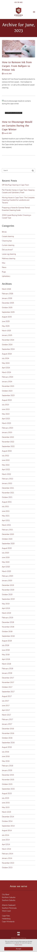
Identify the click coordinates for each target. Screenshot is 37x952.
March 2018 (6, 664)
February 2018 (7, 668)
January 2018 (7, 673)
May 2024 (5, 363)
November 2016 (8, 733)
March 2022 (6, 474)
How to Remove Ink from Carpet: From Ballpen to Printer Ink (17, 66)
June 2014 (6, 840)
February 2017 (7, 719)
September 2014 (8, 826)
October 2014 (7, 821)
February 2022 (7, 479)
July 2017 (5, 701)
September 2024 (8, 349)
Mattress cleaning (8, 258)
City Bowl (5, 894)
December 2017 (8, 678)
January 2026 (7, 298)
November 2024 (8, 340)
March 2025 (6, 331)
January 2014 (7, 858)
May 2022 (5, 465)
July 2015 (5, 798)
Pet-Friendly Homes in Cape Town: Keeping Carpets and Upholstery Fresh (18, 191)
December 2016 (8, 729)
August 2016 (7, 747)
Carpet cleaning (8, 236)
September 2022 (8, 446)
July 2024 (5, 358)
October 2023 (7, 391)
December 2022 (8, 437)
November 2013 (8, 863)
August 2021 (7, 502)
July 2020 (5, 553)
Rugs (4, 272)
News (4, 267)
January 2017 (7, 724)
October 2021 (7, 497)
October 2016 (7, 738)
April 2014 (6, 844)
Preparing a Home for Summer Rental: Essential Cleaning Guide (16, 209)
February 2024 (7, 377)
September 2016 (8, 742)
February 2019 (7, 617)
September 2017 (8, 692)
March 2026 (6, 289)
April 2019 (6, 608)
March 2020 (6, 571)
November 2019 (8, 590)
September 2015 (8, 789)
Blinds (4, 232)
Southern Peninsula (9, 908)
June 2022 (6, 460)
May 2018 (5, 655)
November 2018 (8, 627)
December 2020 (8, 534)
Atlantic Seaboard (8, 905)
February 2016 (7, 766)
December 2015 (8, 775)
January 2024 (7, 382)
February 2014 (7, 854)
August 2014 (7, 830)
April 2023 (6, 419)
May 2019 (5, 604)
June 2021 (6, 511)
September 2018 (8, 636)
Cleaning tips (7, 241)
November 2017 (8, 682)
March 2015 (6, 812)
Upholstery (6, 276)
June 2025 (6, 321)
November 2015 (8, 780)
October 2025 (7, 307)
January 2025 (7, 335)
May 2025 (5, 326)
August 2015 (7, 793)
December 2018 (8, 622)
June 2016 (6, 756)
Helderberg (6, 919)
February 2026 (7, 294)
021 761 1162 (18, 2)
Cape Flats (6, 916)
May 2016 (5, 761)
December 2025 (8, 303)
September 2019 (8, 599)
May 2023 (5, 414)
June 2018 (6, 650)
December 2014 (8, 817)
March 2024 (6, 372)
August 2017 (7, 696)
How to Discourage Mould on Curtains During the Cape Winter (17, 125)
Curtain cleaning (8, 245)
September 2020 (8, 543)
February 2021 (7, 530)
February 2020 (7, 576)
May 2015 (5, 807)
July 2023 (5, 405)
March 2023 (6, 423)
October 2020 (7, 539)
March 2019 (6, 613)
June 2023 (6, 409)
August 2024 (7, 354)
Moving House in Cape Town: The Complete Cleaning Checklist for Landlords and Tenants (18, 200)
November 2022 (8, 442)
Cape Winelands (8, 921)
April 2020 (6, 567)
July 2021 (5, 506)
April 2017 (6, 710)
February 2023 (7, 428)
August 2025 (7, 317)
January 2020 (7, 580)
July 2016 (5, 752)
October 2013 (7, 867)
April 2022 (6, 469)
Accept (18, 949)
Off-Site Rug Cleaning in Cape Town (15, 185)
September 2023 (8, 395)
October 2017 (7, 687)
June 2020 (6, 557)
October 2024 (7, 344)
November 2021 (8, 493)
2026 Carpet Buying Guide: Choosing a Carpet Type (16, 216)
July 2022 (5, 456)
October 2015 (7, 784)
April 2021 (6, 520)
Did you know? (7, 250)
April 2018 (6, 659)
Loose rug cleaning (9, 254)
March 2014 (6, 849)
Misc (3, 263)
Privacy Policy (18, 944)
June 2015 (6, 803)
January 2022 (7, 483)
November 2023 (8, 386)
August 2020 (7, 548)
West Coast (6, 911)
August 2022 (7, 451)
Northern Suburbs (8, 897)
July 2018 (5, 645)
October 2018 (7, 631)
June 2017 (6, 705)
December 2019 (8, 585)
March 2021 (6, 525)
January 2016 (7, 770)
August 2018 (7, 641)
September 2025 (8, 312)
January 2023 (7, 432)
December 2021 (8, 488)
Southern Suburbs (8, 900)
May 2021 (5, 516)
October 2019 (7, 594)
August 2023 (7, 400)
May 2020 (5, 562)
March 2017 (6, 715)
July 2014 (5, 835)
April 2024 (6, 368)
